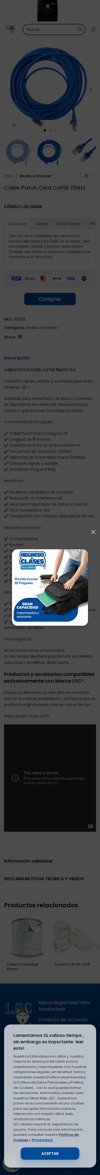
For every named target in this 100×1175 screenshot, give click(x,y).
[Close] (93, 532)
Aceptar (50, 1153)
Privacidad (42, 1140)
